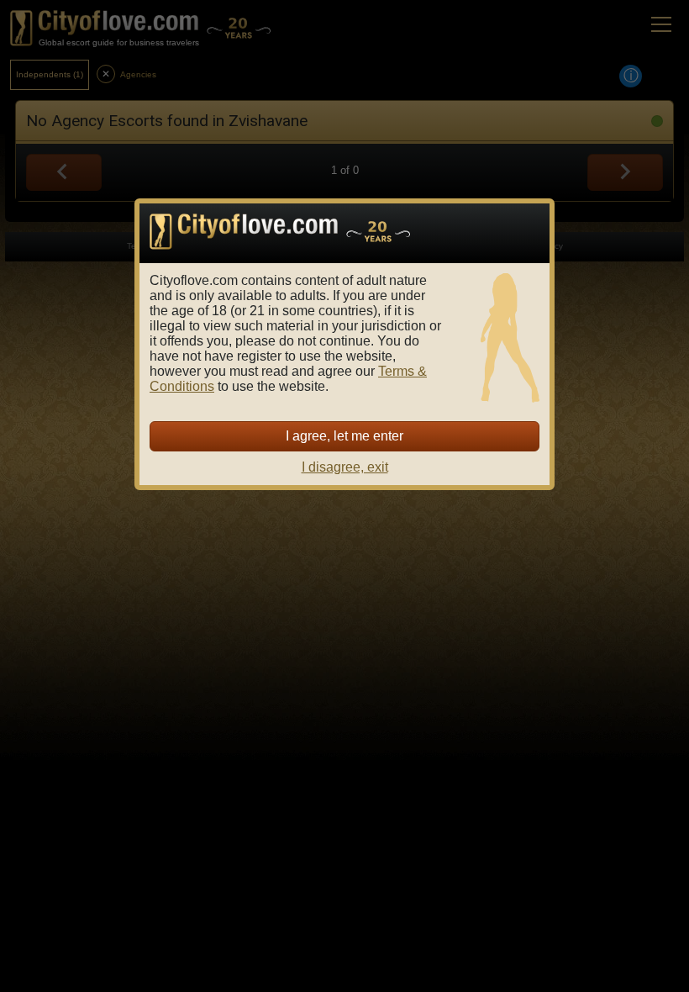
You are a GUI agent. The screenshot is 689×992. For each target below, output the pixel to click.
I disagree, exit (345, 467)
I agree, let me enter (344, 436)
